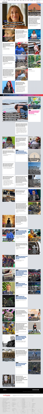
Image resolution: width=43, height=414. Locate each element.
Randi (28, 0)
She (25, 0)
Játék (34, 0)
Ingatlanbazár (31, 0)
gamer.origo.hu (23, 402)
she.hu (32, 401)
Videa (12, 0)
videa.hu (33, 406)
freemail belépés (38, 2)
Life (6, 0)
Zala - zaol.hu (13, 400)
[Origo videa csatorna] (37, 389)
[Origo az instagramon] (35, 389)
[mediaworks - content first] (6, 395)
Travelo (20, 0)
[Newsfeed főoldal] (4, 389)
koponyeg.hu (33, 405)
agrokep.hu (13, 410)
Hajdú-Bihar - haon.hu (5, 406)
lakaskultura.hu (23, 401)
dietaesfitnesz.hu (24, 406)
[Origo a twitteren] (34, 389)
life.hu (32, 400)
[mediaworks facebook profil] (37, 395)
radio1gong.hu (33, 410)
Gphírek (23, 0)
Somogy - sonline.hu (5, 410)
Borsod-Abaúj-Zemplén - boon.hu (6, 402)
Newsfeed (15, 0)
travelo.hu (23, 405)
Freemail (18, 0)
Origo (4, 0)
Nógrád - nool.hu (4, 409)
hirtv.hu (13, 405)
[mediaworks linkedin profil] (39, 395)
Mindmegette (9, 0)
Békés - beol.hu (4, 401)
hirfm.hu (33, 411)
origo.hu (13, 406)
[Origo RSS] (38, 389)
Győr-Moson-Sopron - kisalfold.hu (6, 405)
